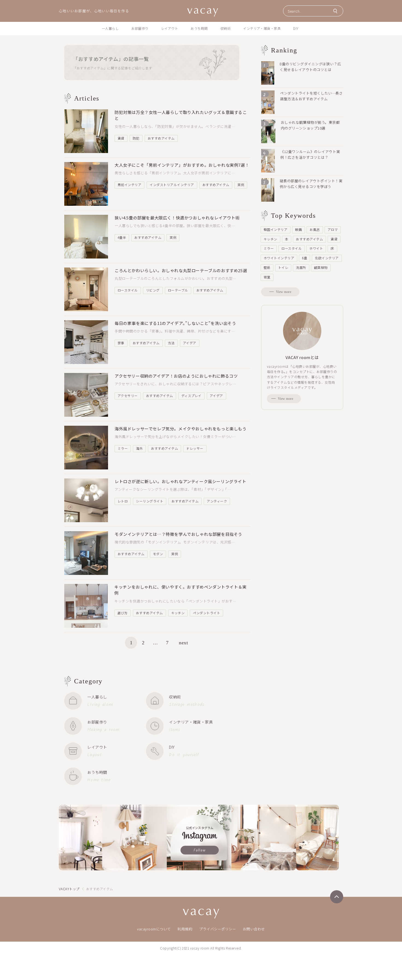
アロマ (333, 229)
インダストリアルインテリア (172, 184)
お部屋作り (139, 28)
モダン (158, 553)
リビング (153, 290)
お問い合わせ (254, 929)
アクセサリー (128, 395)
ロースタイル (128, 290)
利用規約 (184, 929)
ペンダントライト (206, 612)
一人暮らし (110, 28)
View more (283, 292)
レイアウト (169, 28)
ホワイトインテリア (279, 257)
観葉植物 (321, 267)
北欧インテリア (327, 257)
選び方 (122, 612)
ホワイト (316, 248)
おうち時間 (199, 28)
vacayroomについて (154, 929)
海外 (139, 448)
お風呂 (315, 229)
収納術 (225, 28)
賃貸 (121, 138)
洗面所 (301, 267)
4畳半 (122, 237)
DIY (295, 28)
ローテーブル (178, 290)
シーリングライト (149, 501)
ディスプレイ (191, 395)
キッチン (178, 612)
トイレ (283, 267)
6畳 (304, 257)
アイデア (189, 342)
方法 (171, 342)
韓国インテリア (275, 229)
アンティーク (217, 501)
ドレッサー (194, 448)
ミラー (123, 448)
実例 (240, 184)
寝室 (267, 277)
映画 (298, 229)
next (183, 642)
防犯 (136, 138)
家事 (121, 342)
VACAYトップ (69, 888)
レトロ (123, 501)
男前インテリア (129, 184)
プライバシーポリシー (217, 929)
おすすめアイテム (161, 138)
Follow (200, 850)
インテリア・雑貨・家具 (262, 28)
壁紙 (267, 267)
